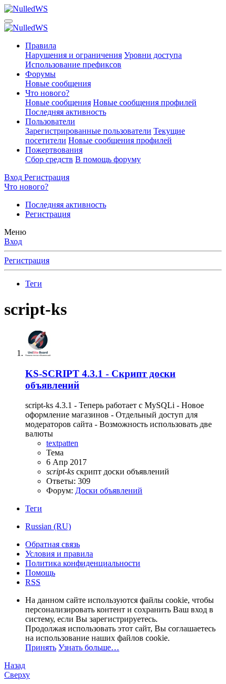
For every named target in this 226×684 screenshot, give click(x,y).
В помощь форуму (108, 159)
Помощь (40, 572)
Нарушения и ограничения (73, 55)
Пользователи (50, 121)
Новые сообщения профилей (145, 102)
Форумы (40, 74)
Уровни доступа (153, 55)
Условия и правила (59, 553)
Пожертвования (54, 149)
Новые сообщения (58, 83)
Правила (40, 45)
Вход (13, 241)
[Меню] (8, 21)
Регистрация (47, 214)
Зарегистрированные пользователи (88, 130)
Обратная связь (52, 544)
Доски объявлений (108, 490)
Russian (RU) (48, 526)
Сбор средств (49, 159)
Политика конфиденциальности (82, 563)
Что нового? (47, 92)
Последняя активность (65, 111)
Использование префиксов (73, 64)
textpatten (62, 443)
